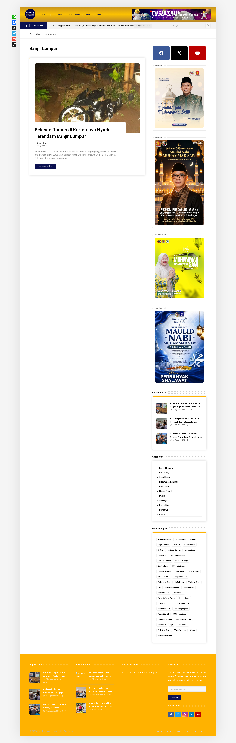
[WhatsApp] (14, 17)
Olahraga (163, 500)
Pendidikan (164, 505)
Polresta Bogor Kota (181, 603)
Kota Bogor (179, 582)
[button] (111, 14)
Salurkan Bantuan (165, 619)
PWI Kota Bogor (164, 609)
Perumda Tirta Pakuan (166, 598)
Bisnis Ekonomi (166, 468)
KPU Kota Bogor (194, 582)
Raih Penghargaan (181, 609)
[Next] (177, 26)
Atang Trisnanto (164, 539)
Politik (162, 514)
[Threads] (14, 44)
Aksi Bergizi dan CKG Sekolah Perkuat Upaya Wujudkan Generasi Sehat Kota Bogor (184, 422)
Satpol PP (162, 625)
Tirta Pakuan (182, 625)
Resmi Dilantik (163, 614)
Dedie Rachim (189, 545)
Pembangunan (188, 587)
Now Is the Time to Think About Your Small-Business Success (101, 706)
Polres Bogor (184, 598)
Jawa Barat (179, 571)
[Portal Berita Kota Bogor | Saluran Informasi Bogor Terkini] (30, 14)
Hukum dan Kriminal (168, 482)
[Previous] (174, 26)
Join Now (174, 698)
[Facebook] (14, 22)
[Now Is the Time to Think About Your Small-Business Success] (81, 708)
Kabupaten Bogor (180, 577)
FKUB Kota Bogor (178, 566)
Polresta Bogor (163, 603)
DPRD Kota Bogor (181, 561)
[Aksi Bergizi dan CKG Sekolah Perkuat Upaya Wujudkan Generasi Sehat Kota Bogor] (161, 423)
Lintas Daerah (165, 491)
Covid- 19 (176, 545)
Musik (162, 496)
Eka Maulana (163, 566)
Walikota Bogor (180, 630)
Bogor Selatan (163, 545)
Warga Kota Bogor (165, 635)
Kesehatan (164, 486)
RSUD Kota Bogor (180, 614)
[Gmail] (14, 39)
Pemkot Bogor (163, 593)
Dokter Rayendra (164, 561)
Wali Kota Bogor (164, 630)
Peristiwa (163, 510)
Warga (192, 630)
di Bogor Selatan (174, 550)
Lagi (159, 587)
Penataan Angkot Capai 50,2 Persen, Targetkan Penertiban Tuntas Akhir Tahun (185, 437)
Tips (171, 625)
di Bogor (161, 550)
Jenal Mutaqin (193, 571)
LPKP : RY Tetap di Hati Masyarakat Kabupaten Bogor (99, 676)
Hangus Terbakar (164, 571)
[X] (14, 28)
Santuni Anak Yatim (183, 619)
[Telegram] (14, 33)
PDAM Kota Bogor (172, 587)
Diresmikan (162, 555)
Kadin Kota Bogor (164, 582)
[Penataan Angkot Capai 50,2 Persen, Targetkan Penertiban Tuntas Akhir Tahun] (161, 438)
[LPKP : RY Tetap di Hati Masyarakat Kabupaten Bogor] (81, 677)
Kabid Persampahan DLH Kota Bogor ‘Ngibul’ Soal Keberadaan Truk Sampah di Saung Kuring (120, 26)
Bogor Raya (42, 143)
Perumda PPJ (178, 593)
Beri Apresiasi (180, 539)
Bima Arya (193, 539)
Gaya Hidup (164, 477)
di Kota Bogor (190, 550)
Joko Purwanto (163, 577)
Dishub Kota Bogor (178, 555)
